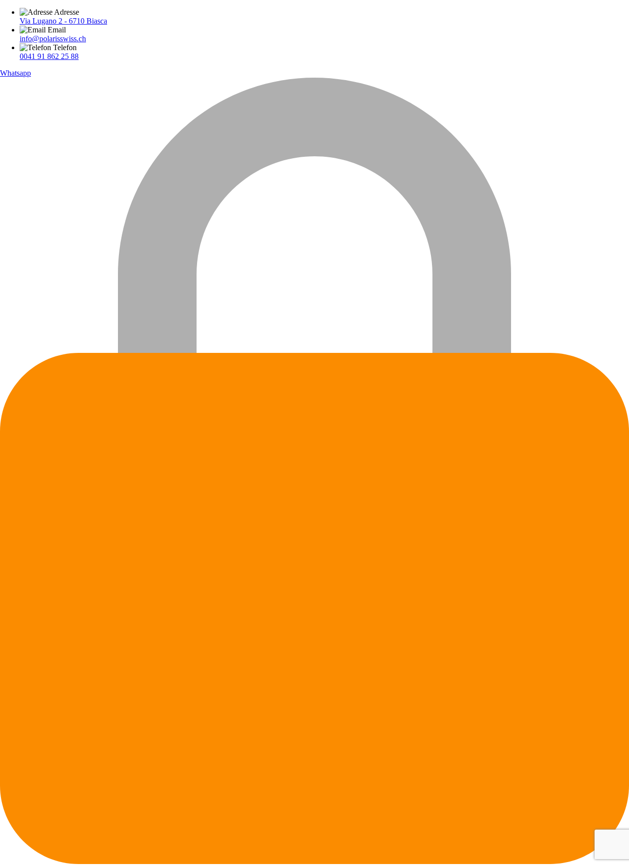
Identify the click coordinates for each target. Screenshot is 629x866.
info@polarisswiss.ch (53, 38)
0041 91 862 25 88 (49, 56)
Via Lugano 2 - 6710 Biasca (63, 21)
